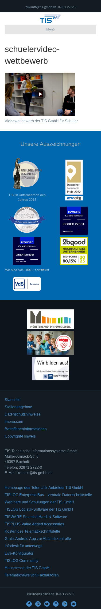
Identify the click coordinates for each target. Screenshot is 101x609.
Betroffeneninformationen (26, 429)
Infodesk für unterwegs (23, 546)
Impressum (14, 421)
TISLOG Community (21, 561)
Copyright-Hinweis (20, 436)
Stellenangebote (18, 407)
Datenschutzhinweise (23, 414)
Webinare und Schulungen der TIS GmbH (39, 502)
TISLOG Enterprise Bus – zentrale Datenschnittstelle (48, 495)
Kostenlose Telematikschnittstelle (32, 531)
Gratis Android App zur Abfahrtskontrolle (38, 539)
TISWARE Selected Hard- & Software (36, 517)
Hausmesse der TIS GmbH (27, 568)
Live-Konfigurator (19, 553)
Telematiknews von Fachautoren (32, 575)
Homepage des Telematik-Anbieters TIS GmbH (44, 488)
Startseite (12, 400)
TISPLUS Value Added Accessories (34, 524)
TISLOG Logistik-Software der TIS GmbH (39, 509)
